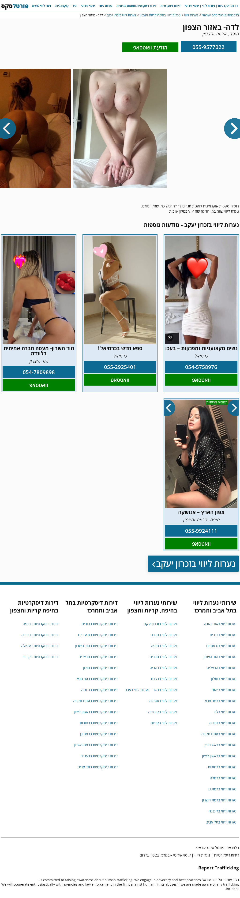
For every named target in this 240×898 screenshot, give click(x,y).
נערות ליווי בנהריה (163, 667)
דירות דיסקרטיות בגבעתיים (98, 634)
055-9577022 (208, 46)
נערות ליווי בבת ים (223, 634)
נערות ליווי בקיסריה (162, 711)
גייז (75, 6)
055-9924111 (201, 530)
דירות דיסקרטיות (170, 6)
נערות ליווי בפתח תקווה (218, 733)
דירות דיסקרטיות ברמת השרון (96, 745)
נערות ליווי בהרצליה (221, 667)
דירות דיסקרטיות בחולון (100, 667)
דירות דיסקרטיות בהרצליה (98, 656)
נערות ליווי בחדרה (163, 634)
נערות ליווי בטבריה (163, 656)
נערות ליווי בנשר (165, 689)
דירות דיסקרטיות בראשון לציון (96, 711)
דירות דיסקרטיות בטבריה (39, 634)
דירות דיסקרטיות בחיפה (40, 623)
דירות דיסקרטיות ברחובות (99, 722)
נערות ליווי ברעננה (222, 811)
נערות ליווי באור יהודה (220, 623)
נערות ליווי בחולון (223, 678)
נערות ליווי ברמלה (223, 778)
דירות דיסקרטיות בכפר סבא (97, 678)
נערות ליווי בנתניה (222, 722)
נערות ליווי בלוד (225, 711)
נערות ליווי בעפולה (163, 700)
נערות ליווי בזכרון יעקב (195, 563)
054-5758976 (201, 366)
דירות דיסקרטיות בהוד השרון (96, 645)
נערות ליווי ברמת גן (222, 789)
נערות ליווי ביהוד (224, 689)
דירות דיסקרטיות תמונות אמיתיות (136, 6)
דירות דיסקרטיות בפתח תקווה (95, 700)
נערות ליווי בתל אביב (221, 822)
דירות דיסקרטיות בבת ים (100, 623)
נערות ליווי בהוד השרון (219, 656)
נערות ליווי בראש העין (220, 745)
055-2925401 (120, 366)
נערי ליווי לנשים (41, 6)
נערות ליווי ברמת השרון (219, 800)
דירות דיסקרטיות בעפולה (39, 645)
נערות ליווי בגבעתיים (221, 645)
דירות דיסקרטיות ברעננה (99, 756)
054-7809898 (39, 372)
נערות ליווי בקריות (163, 722)
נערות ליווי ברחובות (222, 767)
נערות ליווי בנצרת (164, 678)
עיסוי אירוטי (88, 6)
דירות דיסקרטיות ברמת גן (99, 733)
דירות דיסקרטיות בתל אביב (98, 767)
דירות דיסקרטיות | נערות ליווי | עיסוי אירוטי (211, 6)
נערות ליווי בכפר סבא (220, 700)
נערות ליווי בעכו (137, 689)
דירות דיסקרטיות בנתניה (99, 689)
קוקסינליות (62, 6)
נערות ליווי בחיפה (164, 645)
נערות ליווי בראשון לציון (219, 756)
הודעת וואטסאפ (150, 47)
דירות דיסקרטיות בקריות (40, 656)
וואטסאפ (201, 379)
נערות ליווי (105, 6)
